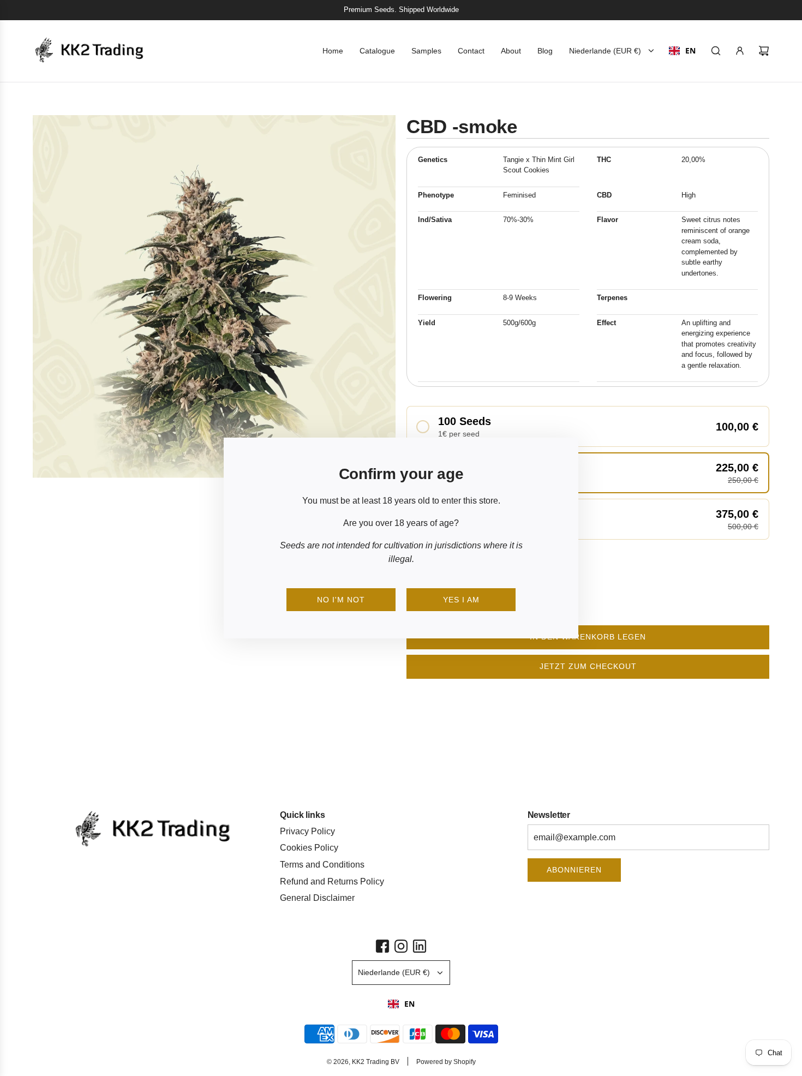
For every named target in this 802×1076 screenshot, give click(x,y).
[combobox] (401, 1004)
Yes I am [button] (461, 599)
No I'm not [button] (341, 599)
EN (409, 1004)
